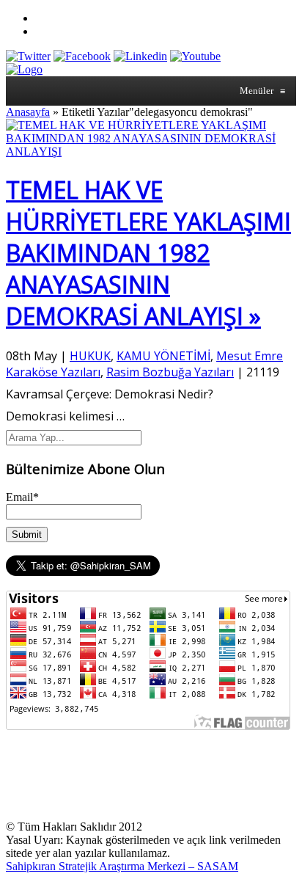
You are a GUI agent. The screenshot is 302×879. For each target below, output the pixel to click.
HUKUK (90, 356)
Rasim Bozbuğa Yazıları (170, 372)
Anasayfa (28, 112)
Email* (22, 497)
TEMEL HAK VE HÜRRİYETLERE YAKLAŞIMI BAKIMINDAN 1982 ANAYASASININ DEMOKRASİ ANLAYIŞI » (148, 253)
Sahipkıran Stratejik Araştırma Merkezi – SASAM (122, 866)
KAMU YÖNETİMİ (163, 356)
